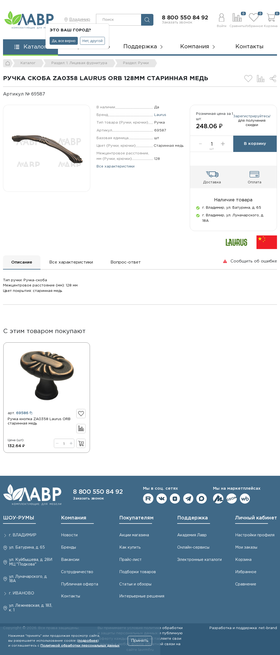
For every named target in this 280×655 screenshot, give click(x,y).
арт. (18, 413)
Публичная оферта (79, 584)
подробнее (88, 640)
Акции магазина (134, 535)
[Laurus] (236, 242)
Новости (69, 535)
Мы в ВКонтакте (161, 499)
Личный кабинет (256, 518)
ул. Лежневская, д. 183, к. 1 (30, 608)
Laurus (160, 114)
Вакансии (70, 559)
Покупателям (136, 518)
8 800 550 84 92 (185, 17)
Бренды (68, 547)
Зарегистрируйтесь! (251, 116)
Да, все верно (63, 40)
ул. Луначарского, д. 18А (28, 579)
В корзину (255, 143)
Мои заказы (246, 547)
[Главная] (8, 63)
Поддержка (192, 518)
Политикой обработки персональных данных (79, 645)
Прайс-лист (130, 559)
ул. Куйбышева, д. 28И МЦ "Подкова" (30, 562)
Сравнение (245, 584)
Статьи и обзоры (135, 584)
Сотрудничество (77, 572)
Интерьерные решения (141, 596)
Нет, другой (92, 40)
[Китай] (266, 242)
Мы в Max (201, 499)
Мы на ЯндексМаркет (218, 499)
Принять (139, 640)
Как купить (130, 547)
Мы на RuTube (148, 499)
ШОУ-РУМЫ (18, 518)
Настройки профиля (255, 535)
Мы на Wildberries (245, 499)
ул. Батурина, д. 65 (27, 547)
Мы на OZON (231, 499)
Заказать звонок (177, 22)
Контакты (249, 46)
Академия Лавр (192, 535)
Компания (73, 518)
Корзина (243, 559)
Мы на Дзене (175, 499)
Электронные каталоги (199, 559)
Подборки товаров (137, 572)
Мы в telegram (188, 499)
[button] (221, 20)
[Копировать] (49, 94)
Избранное (245, 572)
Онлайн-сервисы (193, 547)
